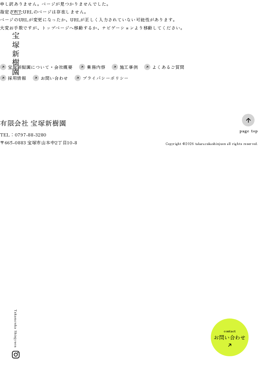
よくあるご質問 (168, 67)
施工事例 (129, 67)
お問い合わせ (54, 78)
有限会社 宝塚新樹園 (33, 123)
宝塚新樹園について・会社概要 (40, 67)
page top (248, 130)
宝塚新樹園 (15, 54)
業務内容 (96, 67)
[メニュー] (15, 13)
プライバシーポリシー (105, 78)
